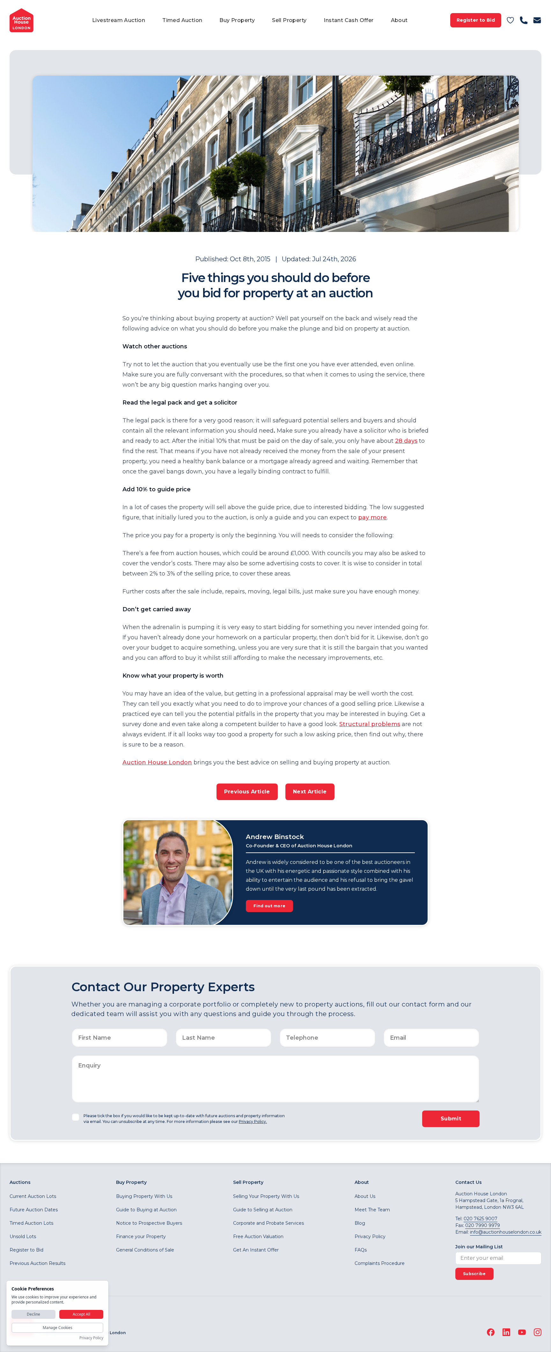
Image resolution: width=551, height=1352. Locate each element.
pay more (372, 517)
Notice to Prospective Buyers (149, 1223)
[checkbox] (75, 1117)
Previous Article (247, 792)
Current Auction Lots (33, 1196)
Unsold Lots (23, 1236)
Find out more (269, 905)
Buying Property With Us (144, 1196)
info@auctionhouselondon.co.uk (505, 1232)
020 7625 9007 (480, 1219)
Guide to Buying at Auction (146, 1210)
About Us (365, 1196)
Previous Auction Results (37, 1263)
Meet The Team (372, 1210)
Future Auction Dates (34, 1210)
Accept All (81, 1314)
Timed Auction (182, 20)
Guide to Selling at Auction (262, 1210)
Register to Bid (476, 20)
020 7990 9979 (482, 1225)
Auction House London (157, 762)
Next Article (310, 792)
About (399, 20)
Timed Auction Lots (31, 1223)
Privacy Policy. (253, 1121)
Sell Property (289, 20)
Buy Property (237, 20)
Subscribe (474, 1273)
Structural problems (369, 724)
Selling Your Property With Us (266, 1196)
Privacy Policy (370, 1236)
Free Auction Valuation (258, 1236)
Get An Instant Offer (256, 1250)
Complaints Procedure (380, 1263)
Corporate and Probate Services (268, 1223)
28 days (406, 440)
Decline (33, 1314)
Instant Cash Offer (348, 20)
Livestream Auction (118, 20)
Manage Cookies (57, 1327)
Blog (360, 1223)
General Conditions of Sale (145, 1250)
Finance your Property (141, 1236)
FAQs (361, 1250)
